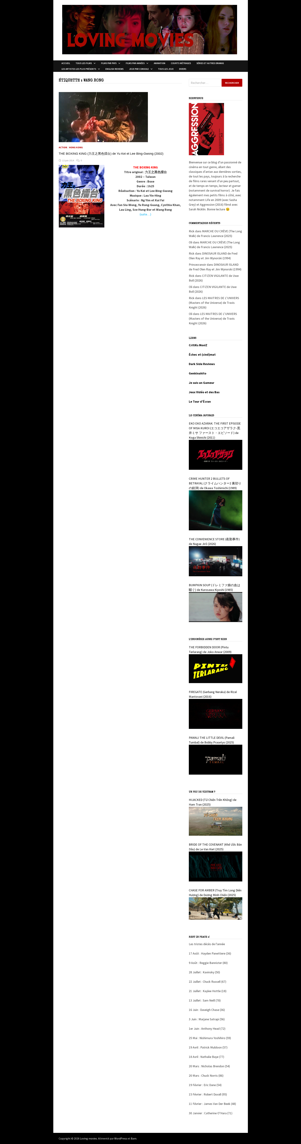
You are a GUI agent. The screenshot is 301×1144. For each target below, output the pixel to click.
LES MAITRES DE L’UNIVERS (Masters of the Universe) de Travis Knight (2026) (214, 302)
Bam (133, 1138)
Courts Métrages (181, 63)
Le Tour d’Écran (200, 401)
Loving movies (88, 1138)
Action (63, 147)
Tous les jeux (165, 69)
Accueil (65, 63)
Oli (190, 242)
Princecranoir (197, 265)
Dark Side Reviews (202, 364)
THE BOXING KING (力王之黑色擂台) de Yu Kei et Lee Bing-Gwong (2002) (111, 153)
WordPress (120, 1138)
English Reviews (114, 69)
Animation (159, 63)
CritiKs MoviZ (198, 345)
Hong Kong (76, 147)
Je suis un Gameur (201, 383)
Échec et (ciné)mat (202, 355)
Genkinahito (197, 373)
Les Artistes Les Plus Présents (78, 69)
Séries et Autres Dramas (210, 63)
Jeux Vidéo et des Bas (204, 392)
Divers (182, 69)
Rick (191, 231)
